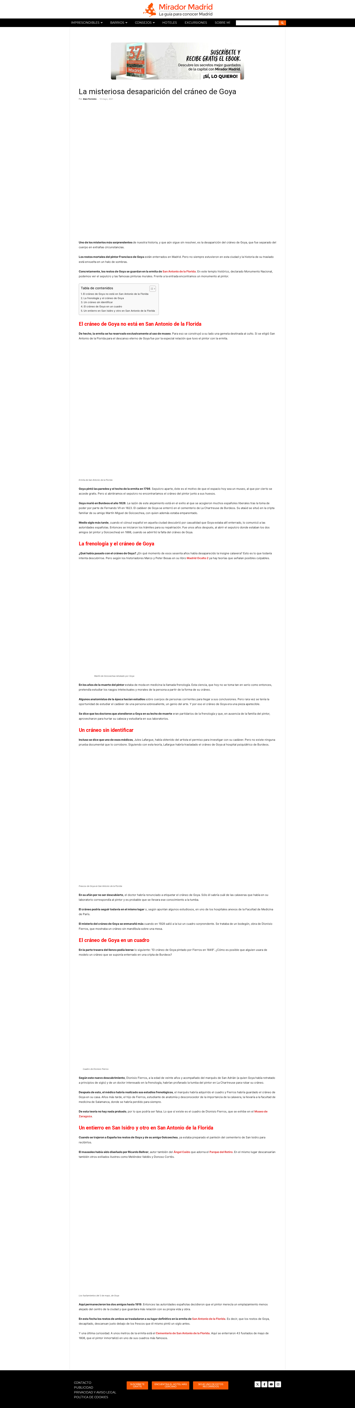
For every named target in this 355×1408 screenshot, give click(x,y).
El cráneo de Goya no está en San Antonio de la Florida (115, 293)
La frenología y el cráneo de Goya (104, 298)
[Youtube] (271, 1384)
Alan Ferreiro (90, 98)
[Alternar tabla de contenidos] (151, 289)
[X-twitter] (258, 1384)
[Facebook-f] (264, 1384)
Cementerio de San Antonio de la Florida (183, 1333)
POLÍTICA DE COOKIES (91, 1397)
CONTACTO (82, 1383)
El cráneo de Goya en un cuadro (103, 306)
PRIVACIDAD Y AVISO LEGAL (95, 1392)
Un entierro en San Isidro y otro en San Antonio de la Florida (119, 310)
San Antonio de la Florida (179, 271)
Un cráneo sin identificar (98, 302)
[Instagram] (278, 1384)
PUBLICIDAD (83, 1387)
